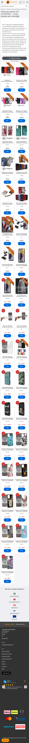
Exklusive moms (20, 624)
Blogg (3, 669)
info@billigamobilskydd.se (7, 644)
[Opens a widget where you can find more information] (5, 740)
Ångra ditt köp (6, 673)
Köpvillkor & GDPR (6, 656)
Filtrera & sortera (15, 58)
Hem (3, 648)
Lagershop (4, 666)
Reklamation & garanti (7, 653)
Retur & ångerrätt (6, 651)
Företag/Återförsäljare (7, 658)
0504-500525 (5, 638)
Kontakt (3, 663)
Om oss (3, 661)
